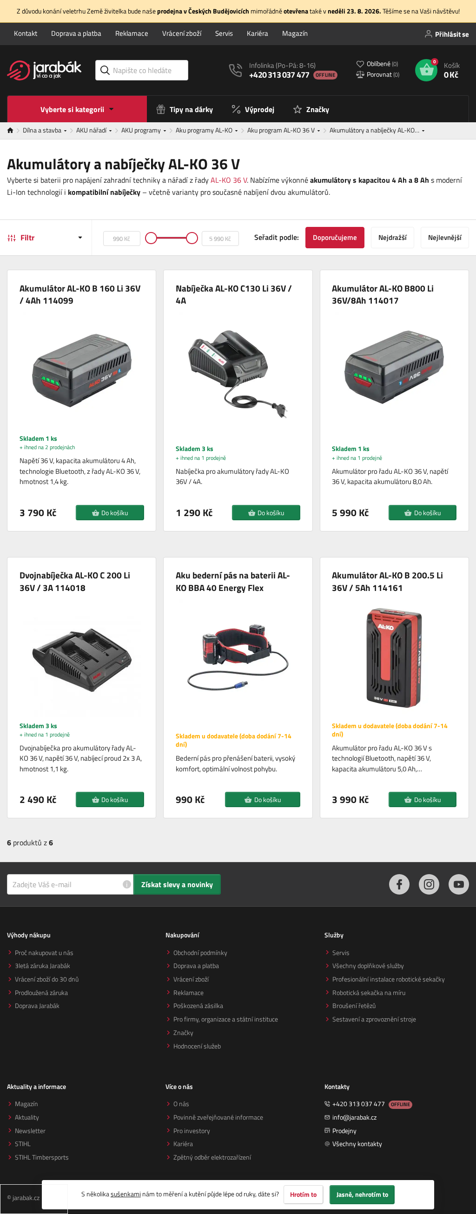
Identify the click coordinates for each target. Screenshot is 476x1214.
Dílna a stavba (43, 130)
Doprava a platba (76, 33)
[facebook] (399, 884)
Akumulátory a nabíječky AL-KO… (375, 130)
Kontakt (25, 33)
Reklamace (131, 33)
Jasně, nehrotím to (362, 1194)
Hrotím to (303, 1194)
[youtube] (459, 884)
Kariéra (257, 33)
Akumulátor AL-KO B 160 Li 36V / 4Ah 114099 (80, 294)
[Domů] (15, 130)
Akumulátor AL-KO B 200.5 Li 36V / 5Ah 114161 (387, 581)
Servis (224, 33)
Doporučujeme (335, 237)
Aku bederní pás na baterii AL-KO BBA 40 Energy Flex (233, 581)
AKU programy (141, 130)
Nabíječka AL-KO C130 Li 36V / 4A (234, 294)
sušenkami (126, 1194)
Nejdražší (392, 237)
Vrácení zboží (181, 33)
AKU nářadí (92, 130)
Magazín (295, 33)
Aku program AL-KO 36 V (281, 130)
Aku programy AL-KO (205, 130)
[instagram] (429, 884)
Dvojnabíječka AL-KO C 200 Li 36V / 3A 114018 (75, 581)
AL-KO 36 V (229, 180)
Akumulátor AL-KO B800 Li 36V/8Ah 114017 (383, 294)
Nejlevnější (445, 237)
